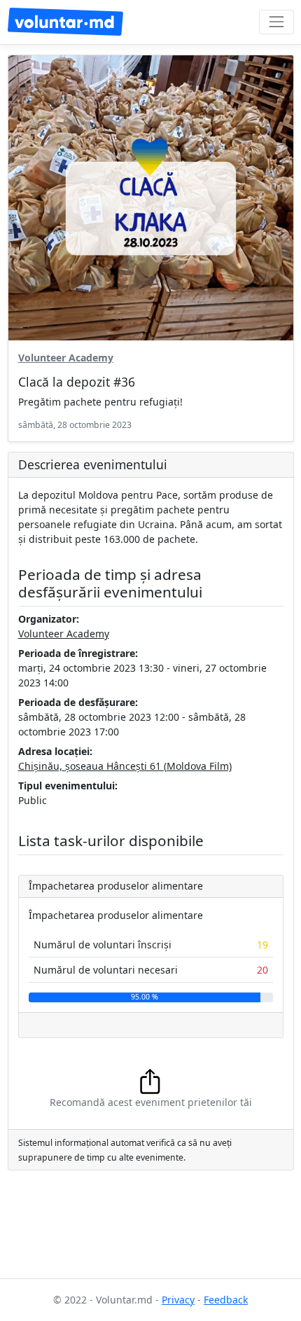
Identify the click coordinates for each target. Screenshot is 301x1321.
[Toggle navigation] (276, 22)
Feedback (226, 1299)
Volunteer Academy (65, 357)
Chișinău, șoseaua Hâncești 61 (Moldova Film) (125, 766)
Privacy (178, 1299)
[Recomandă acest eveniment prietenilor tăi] (151, 1080)
